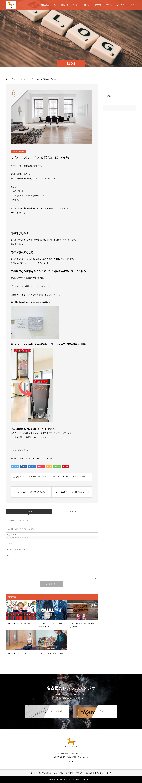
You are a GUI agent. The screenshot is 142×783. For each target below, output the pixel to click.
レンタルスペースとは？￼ (19, 623)
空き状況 (108, 5)
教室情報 (98, 5)
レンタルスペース (74, 476)
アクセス (76, 5)
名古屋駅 (82, 476)
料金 (55, 5)
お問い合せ (120, 5)
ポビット (23, 476)
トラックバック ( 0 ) (74, 511)
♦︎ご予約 (131, 5)
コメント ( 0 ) (28, 511)
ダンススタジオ (52, 476)
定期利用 (87, 5)
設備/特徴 (64, 5)
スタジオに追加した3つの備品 (51, 653)
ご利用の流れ (44, 5)
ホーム (33, 773)
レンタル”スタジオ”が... (17, 653)
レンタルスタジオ (18, 151)
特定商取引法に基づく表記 (47, 773)
